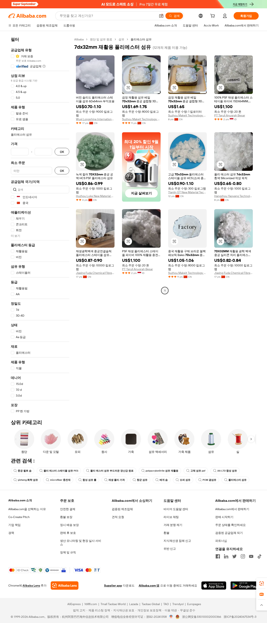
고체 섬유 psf (197, 470)
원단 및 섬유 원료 (101, 39)
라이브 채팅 (171, 517)
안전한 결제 (67, 509)
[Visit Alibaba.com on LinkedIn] (226, 556)
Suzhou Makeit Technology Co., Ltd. (141, 119)
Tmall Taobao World (113, 604)
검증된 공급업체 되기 (229, 532)
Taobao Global (151, 604)
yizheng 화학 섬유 (28, 479)
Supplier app (113, 585)
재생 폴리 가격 (116, 479)
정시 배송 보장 (69, 525)
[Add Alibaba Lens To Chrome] (64, 585)
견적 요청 (118, 517)
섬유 (121, 39)
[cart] (213, 16)
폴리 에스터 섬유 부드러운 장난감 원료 (112, 470)
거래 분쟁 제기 (173, 525)
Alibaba (79, 39)
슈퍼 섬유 (185, 479)
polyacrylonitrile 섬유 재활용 (162, 470)
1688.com (90, 604)
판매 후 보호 (68, 532)
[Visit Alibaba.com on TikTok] (259, 556)
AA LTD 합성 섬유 (227, 470)
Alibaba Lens (31, 585)
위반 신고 (170, 548)
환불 (166, 532)
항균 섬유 (142, 479)
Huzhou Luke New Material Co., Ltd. (95, 196)
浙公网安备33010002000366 (201, 616)
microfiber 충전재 (60, 479)
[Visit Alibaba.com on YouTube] (251, 556)
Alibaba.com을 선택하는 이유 (27, 509)
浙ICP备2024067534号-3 (240, 616)
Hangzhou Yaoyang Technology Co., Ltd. (233, 196)
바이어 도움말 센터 (176, 509)
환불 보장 (66, 517)
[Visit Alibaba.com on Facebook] (217, 556)
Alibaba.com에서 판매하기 (232, 509)
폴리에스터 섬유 (237, 479)
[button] (161, 15)
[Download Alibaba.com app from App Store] (213, 585)
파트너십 (221, 540)
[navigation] (40, 225)
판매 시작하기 (224, 517)
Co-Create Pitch (19, 517)
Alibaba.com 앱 (149, 585)
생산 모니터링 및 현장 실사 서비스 (80, 542)
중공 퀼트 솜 (24, 470)
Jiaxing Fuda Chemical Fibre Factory (95, 273)
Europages (194, 604)
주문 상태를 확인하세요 (230, 525)
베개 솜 (164, 479)
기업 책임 (14, 525)
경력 (11, 532)
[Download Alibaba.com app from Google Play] (244, 585)
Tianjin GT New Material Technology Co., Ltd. (187, 192)
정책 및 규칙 (68, 552)
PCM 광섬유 (209, 479)
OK (62, 152)
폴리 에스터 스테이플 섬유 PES (61, 470)
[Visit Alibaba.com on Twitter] (234, 556)
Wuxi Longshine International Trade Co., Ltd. (95, 119)
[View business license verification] (171, 617)
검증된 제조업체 (122, 509)
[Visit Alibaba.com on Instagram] (242, 556)
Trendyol (178, 604)
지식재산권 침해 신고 (177, 540)
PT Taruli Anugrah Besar (229, 115)
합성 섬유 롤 (89, 479)
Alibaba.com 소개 (20, 500)
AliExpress (74, 604)
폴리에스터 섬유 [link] (141, 39)
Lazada (133, 604)
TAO (166, 604)
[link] (261, 583)
